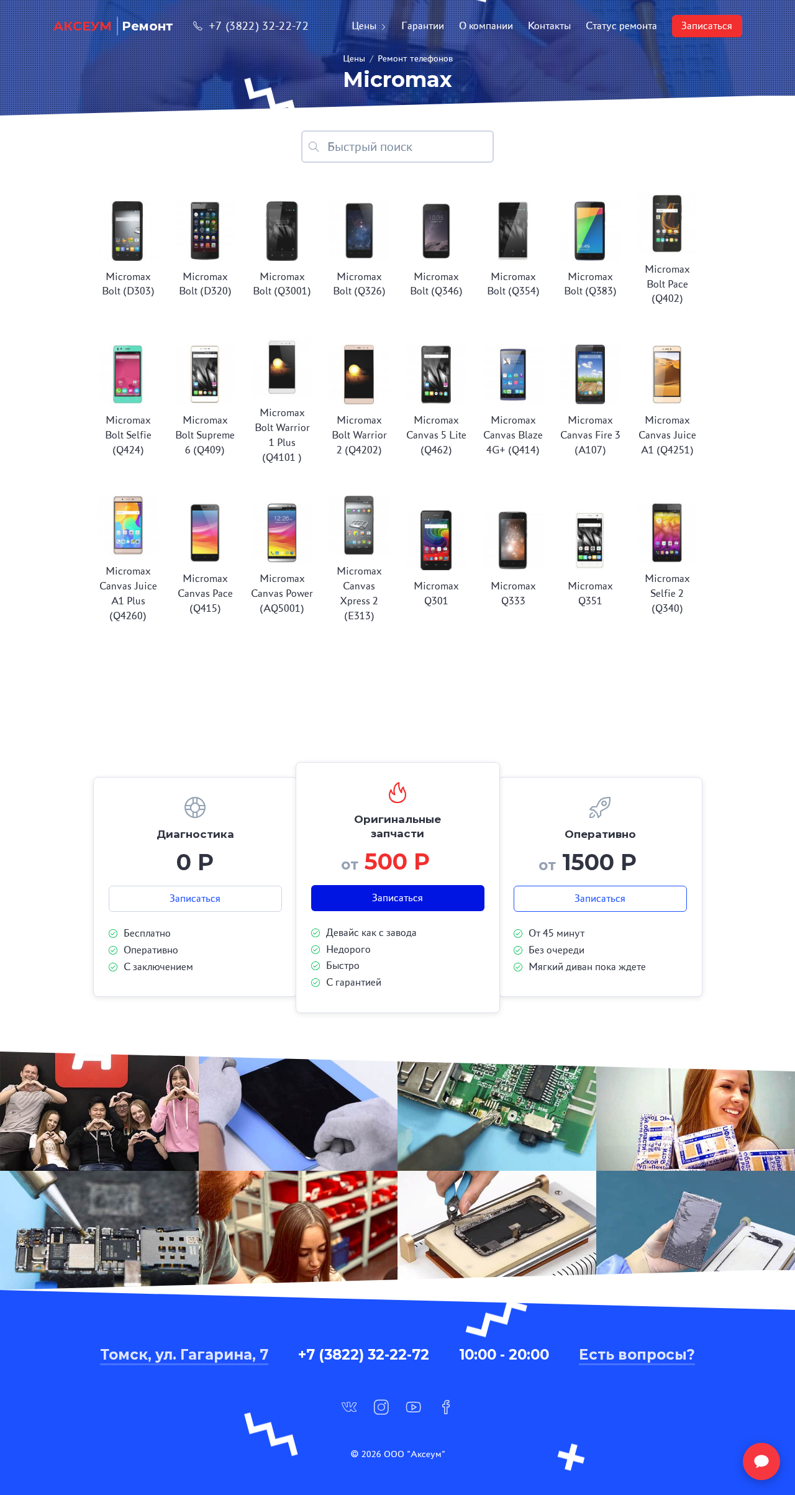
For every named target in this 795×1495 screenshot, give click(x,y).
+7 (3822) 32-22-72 (259, 25)
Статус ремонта (621, 26)
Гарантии (422, 26)
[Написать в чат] (761, 1461)
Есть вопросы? (637, 1354)
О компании (486, 26)
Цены (364, 26)
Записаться (706, 26)
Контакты (549, 26)
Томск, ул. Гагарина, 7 (184, 1354)
